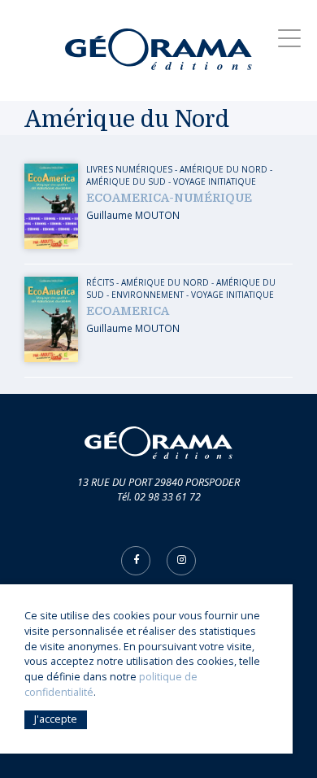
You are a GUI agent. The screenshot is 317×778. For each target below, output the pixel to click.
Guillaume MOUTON (133, 214)
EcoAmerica (127, 310)
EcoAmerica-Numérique (169, 197)
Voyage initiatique (214, 181)
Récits (100, 282)
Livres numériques (129, 169)
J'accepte (55, 719)
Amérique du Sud (126, 181)
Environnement (147, 294)
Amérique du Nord (223, 169)
